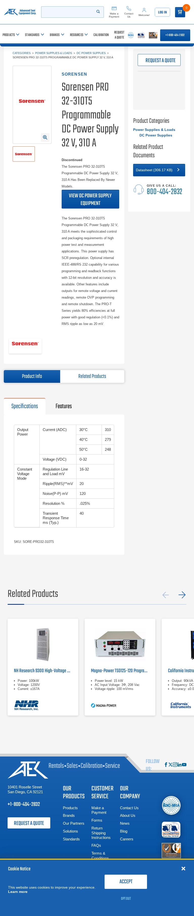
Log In (162, 12)
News (125, 823)
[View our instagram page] (175, 765)
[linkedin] (179, 765)
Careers (126, 839)
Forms (96, 820)
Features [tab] (64, 406)
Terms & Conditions (100, 855)
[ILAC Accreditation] (171, 805)
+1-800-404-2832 (175, 35)
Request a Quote (29, 823)
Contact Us (129, 808)
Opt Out (126, 899)
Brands (69, 815)
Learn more (18, 892)
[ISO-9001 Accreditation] (171, 850)
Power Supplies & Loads (53, 53)
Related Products (92, 376)
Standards (71, 839)
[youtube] (184, 765)
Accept (125, 881)
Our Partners (73, 823)
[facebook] (166, 765)
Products (70, 808)
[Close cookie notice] (183, 868)
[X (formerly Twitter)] (170, 765)
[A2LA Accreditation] (171, 829)
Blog (123, 831)
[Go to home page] (20, 12)
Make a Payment (98, 810)
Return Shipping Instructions (101, 833)
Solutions (70, 831)
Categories (22, 53)
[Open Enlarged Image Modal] (45, 137)
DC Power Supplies (91, 53)
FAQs (96, 845)
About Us (127, 815)
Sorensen (74, 74)
